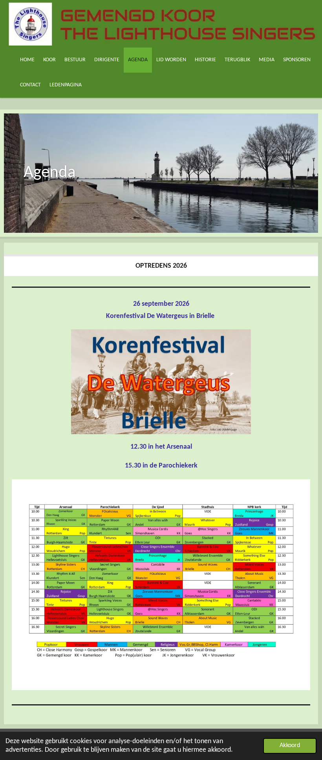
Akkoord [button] (290, 745)
